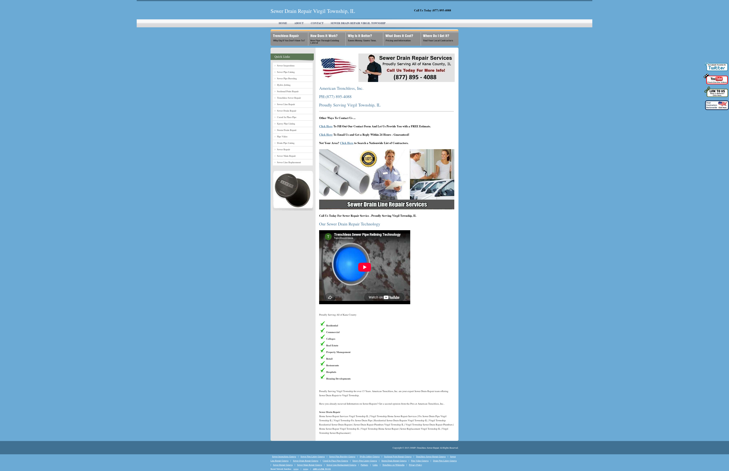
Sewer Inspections (286, 65)
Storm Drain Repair (287, 130)
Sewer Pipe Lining (286, 72)
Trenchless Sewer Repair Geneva (431, 456)
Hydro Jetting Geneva (369, 456)
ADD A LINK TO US (322, 469)
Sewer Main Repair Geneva (309, 464)
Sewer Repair (283, 149)
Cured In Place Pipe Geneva (335, 460)
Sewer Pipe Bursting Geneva (342, 456)
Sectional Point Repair (288, 91)
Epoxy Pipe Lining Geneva (365, 460)
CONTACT (317, 23)
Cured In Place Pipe (286, 117)
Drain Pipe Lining (285, 143)
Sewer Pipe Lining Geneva (313, 456)
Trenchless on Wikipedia (393, 464)
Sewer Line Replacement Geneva (341, 464)
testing (296, 469)
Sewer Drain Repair (286, 110)
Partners (364, 464)
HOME (283, 23)
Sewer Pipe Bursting (287, 78)
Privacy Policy (415, 464)
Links (375, 464)
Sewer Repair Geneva (283, 464)
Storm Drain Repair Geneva (393, 460)
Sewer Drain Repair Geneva (305, 460)
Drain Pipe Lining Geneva (445, 460)
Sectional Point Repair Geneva (397, 456)
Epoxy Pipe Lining (286, 123)
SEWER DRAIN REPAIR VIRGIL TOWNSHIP (358, 23)
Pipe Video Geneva (419, 460)
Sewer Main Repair (286, 156)
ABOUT (299, 23)
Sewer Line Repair (286, 104)
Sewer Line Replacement (289, 162)
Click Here (326, 126)
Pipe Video (282, 136)
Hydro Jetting (283, 85)
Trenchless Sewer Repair (289, 97)
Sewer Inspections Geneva (284, 456)
